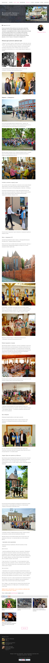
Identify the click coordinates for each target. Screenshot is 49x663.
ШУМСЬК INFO (4, 2)
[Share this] (3, 596)
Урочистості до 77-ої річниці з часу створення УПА (10, 643)
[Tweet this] (6, 596)
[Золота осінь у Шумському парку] (3, 639)
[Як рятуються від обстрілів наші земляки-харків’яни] (24, 603)
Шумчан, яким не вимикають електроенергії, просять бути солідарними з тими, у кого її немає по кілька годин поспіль (9, 624)
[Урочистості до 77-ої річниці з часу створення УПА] (3, 643)
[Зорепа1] (24, 59)
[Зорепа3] (9, 59)
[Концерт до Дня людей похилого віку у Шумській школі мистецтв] (3, 647)
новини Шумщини (14, 593)
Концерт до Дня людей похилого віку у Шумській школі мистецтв (9, 647)
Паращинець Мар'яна (42, 32)
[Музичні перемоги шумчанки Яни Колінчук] (9, 603)
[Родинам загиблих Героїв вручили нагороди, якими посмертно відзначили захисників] (40, 603)
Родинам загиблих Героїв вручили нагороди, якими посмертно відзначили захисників (39, 609)
